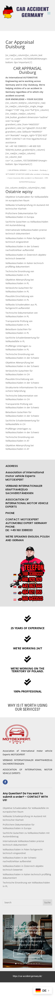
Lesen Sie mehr (27, 953)
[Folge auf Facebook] (5, 782)
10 (39, 963)
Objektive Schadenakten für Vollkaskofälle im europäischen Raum (27, 930)
